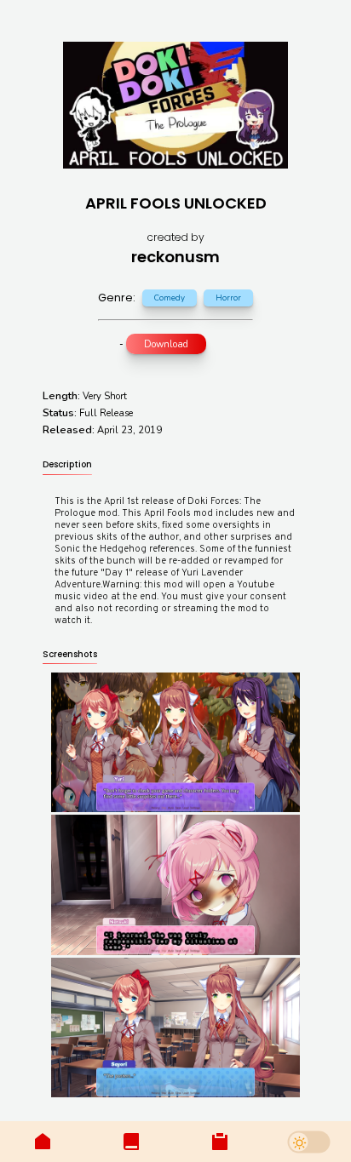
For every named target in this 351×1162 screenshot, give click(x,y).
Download (166, 344)
